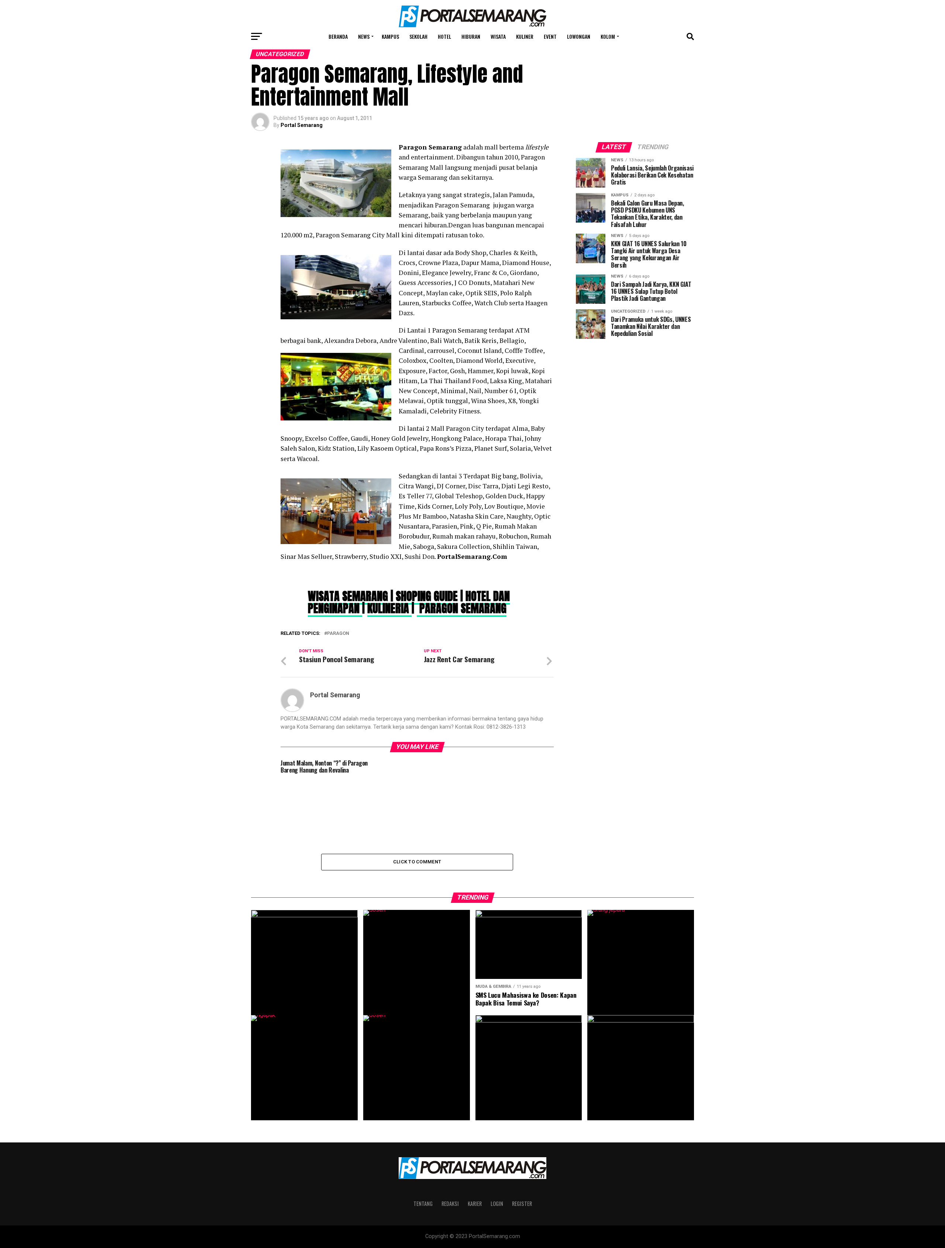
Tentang (423, 1203)
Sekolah (418, 36)
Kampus (390, 36)
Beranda (338, 36)
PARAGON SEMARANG (461, 608)
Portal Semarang (302, 125)
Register (522, 1203)
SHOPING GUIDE (427, 596)
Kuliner (524, 36)
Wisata (498, 36)
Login (497, 1203)
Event (550, 36)
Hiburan (470, 36)
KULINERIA (389, 608)
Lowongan (578, 36)
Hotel (444, 36)
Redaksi (450, 1203)
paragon (338, 633)
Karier (475, 1203)
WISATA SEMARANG (349, 596)
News (364, 36)
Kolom (608, 36)
